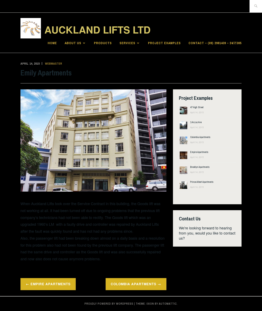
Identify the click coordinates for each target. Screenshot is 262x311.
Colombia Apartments (133, 284)
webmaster (53, 63)
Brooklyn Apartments (200, 167)
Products (103, 43)
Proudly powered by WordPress (109, 303)
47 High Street (196, 107)
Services (127, 43)
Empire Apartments (50, 284)
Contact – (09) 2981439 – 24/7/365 (215, 43)
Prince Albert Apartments (201, 182)
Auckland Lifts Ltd (97, 29)
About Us (73, 43)
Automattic (168, 303)
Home (52, 43)
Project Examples (164, 43)
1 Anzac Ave (196, 122)
